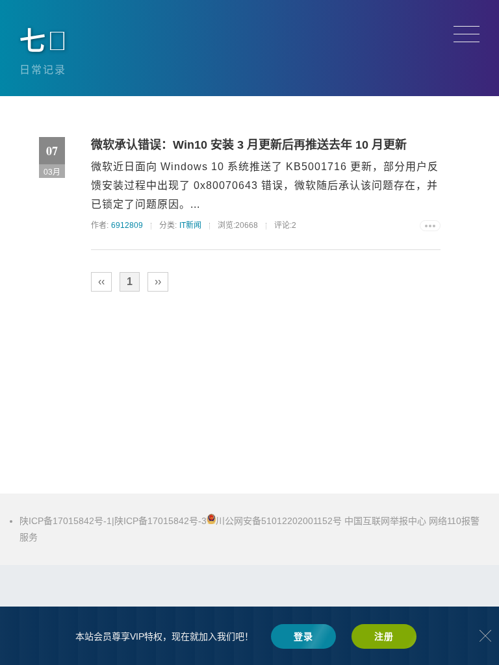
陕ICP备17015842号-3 (160, 521)
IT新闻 (190, 225)
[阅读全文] (430, 225)
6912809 (127, 225)
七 (44, 41)
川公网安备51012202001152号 (280, 521)
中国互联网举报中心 (385, 521)
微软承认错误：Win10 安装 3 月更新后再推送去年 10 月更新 (249, 144)
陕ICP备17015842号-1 (65, 521)
